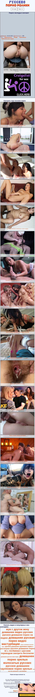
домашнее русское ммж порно (10, 656)
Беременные (8, 37)
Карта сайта (17, 691)
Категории (14, 9)
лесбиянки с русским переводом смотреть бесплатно (17, 652)
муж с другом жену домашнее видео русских (17, 631)
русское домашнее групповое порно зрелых (16, 667)
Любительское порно (7, 38)
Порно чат (20, 9)
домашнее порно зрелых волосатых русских (18, 659)
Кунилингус (22, 37)
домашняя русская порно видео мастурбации (18, 640)
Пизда (15, 37)
